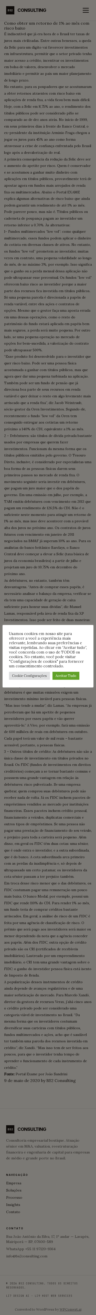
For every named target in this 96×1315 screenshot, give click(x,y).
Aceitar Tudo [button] (66, 676)
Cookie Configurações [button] (29, 676)
